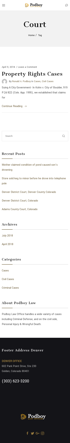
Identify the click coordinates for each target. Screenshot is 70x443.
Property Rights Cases (32, 74)
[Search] (66, 5)
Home (31, 35)
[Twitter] (32, 433)
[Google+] (37, 433)
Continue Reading (12, 106)
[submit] (63, 136)
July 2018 (7, 236)
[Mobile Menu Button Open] (3, 5)
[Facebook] (27, 433)
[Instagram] (42, 433)
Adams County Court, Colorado (20, 209)
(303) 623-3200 (15, 381)
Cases (37, 81)
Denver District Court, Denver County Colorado (29, 192)
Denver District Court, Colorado (20, 201)
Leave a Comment (27, 67)
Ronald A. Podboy (21, 81)
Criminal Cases (10, 288)
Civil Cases (47, 81)
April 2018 (7, 244)
